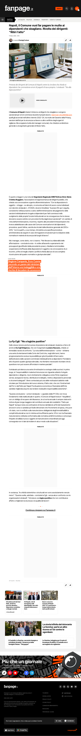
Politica (29, 19)
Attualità (21, 19)
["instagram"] (10, 673)
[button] (70, 40)
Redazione (45, 708)
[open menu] (2, 19)
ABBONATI (59, 8)
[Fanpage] (11, 686)
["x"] (21, 673)
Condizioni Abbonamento (50, 705)
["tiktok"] (4, 673)
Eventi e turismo (55, 19)
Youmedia (45, 693)
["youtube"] (15, 673)
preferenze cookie (48, 712)
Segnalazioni (46, 696)
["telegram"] (32, 673)
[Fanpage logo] (16, 8)
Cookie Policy (46, 702)
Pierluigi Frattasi (24, 40)
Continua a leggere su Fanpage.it (40, 510)
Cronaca (37, 19)
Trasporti (44, 19)
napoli (10, 19)
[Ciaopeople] (72, 730)
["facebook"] (26, 673)
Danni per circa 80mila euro (61, 115)
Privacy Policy (46, 699)
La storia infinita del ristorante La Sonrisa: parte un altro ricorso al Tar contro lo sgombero (57, 628)
